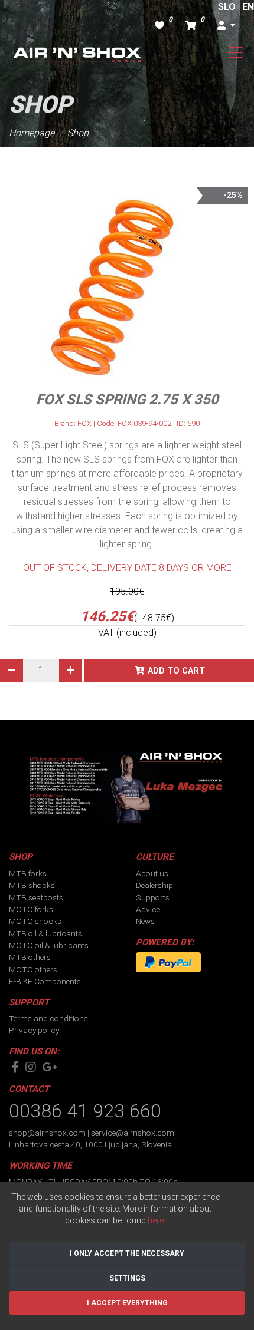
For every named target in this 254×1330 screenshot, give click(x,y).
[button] (226, 26)
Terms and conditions (48, 1018)
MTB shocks (32, 885)
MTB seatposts (36, 897)
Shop (78, 132)
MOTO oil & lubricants (49, 945)
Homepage (31, 132)
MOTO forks (31, 909)
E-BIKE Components (45, 981)
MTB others (30, 957)
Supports (153, 897)
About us (152, 873)
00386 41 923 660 (85, 1111)
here (156, 1220)
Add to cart (176, 671)
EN (248, 6)
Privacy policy (34, 1030)
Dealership (154, 885)
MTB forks (28, 873)
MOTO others (33, 969)
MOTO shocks (35, 921)
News (145, 921)
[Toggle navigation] (236, 52)
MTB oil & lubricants (45, 933)
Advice (148, 909)
